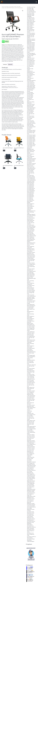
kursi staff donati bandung (11, 57)
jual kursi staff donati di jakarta (7, 50)
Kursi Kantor (7, 6)
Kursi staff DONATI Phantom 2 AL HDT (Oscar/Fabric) (11, 69)
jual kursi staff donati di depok (17, 49)
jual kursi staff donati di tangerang (8, 56)
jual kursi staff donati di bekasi (16, 48)
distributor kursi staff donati (7, 45)
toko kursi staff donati (9, 61)
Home (3, 6)
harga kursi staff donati (17, 45)
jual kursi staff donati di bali (14, 47)
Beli (4, 150)
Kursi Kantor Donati (12, 6)
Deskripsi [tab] (5, 64)
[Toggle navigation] (36, 1)
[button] (23, 11)
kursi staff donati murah (9, 58)
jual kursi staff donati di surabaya (17, 55)
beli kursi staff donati (18, 44)
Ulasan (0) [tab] (10, 64)
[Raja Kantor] (2, 1)
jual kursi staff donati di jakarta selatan (14, 51)
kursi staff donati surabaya (11, 60)
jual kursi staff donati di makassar (13, 54)
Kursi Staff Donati (8, 44)
